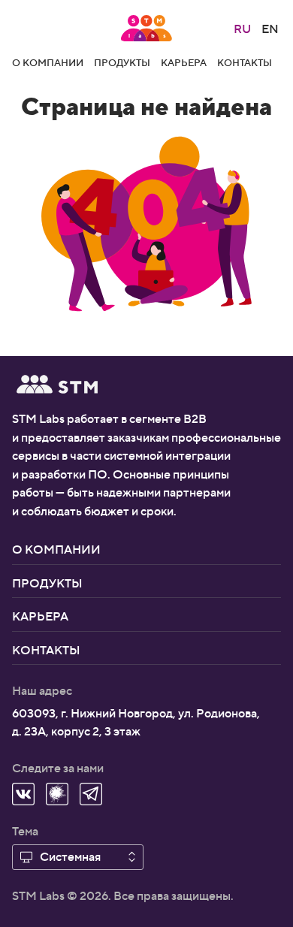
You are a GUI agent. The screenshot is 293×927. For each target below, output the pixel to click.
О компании (47, 62)
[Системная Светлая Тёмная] (77, 856)
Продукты (122, 62)
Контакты (244, 62)
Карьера (184, 62)
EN (270, 28)
